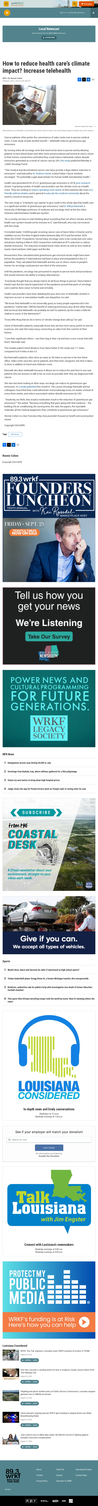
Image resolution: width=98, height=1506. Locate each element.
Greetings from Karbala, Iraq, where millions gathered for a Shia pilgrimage (42, 771)
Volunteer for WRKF (64, 1481)
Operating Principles (84, 1470)
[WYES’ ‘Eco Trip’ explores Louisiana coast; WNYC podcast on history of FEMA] (11, 1355)
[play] (7, 12)
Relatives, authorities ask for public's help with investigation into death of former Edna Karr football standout (50, 988)
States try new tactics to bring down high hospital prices (34, 780)
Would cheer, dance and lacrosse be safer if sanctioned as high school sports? (43, 970)
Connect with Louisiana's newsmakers (49, 1245)
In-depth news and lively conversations (49, 1109)
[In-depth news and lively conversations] (49, 1057)
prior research (83, 183)
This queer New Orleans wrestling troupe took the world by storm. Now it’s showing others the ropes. (51, 1000)
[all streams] (94, 13)
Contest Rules (81, 1475)
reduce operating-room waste (46, 190)
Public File (60, 1470)
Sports (6, 961)
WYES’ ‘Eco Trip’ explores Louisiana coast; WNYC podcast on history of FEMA (54, 1351)
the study (65, 160)
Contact (39, 1475)
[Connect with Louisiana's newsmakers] (49, 1203)
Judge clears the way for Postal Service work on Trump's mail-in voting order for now (47, 789)
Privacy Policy (41, 1481)
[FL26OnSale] (49, 528)
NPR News (15, 434)
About (38, 1470)
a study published (27, 386)
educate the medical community (62, 193)
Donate (88, 4)
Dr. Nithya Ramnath (73, 206)
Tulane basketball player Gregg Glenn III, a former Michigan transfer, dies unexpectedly (48, 978)
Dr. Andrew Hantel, (42, 173)
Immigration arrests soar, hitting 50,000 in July (29, 762)
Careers (59, 1475)
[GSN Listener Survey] (49, 626)
